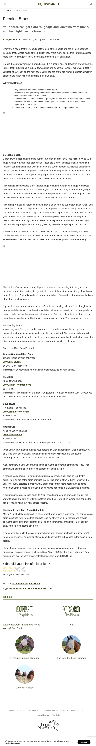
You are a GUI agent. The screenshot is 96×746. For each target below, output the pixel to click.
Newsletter (56, 715)
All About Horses (20, 583)
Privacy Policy (32, 710)
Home (9, 11)
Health (19, 588)
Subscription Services (49, 710)
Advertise (64, 710)
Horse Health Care (43, 588)
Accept (84, 742)
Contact (12, 710)
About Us (20, 710)
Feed (12, 588)
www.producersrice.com (16, 412)
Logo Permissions (78, 710)
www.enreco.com (12, 362)
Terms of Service (42, 715)
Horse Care (34, 583)
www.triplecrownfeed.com (17, 385)
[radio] (5, 569)
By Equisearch (11, 40)
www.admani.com (12, 434)
